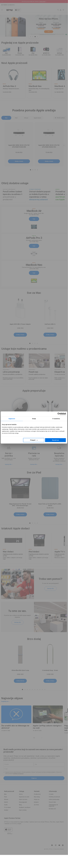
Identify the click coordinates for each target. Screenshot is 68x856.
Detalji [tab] (34, 418)
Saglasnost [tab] (12, 418)
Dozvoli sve (55, 440)
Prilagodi (32, 440)
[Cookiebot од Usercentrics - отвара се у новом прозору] (59, 414)
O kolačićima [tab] (56, 418)
